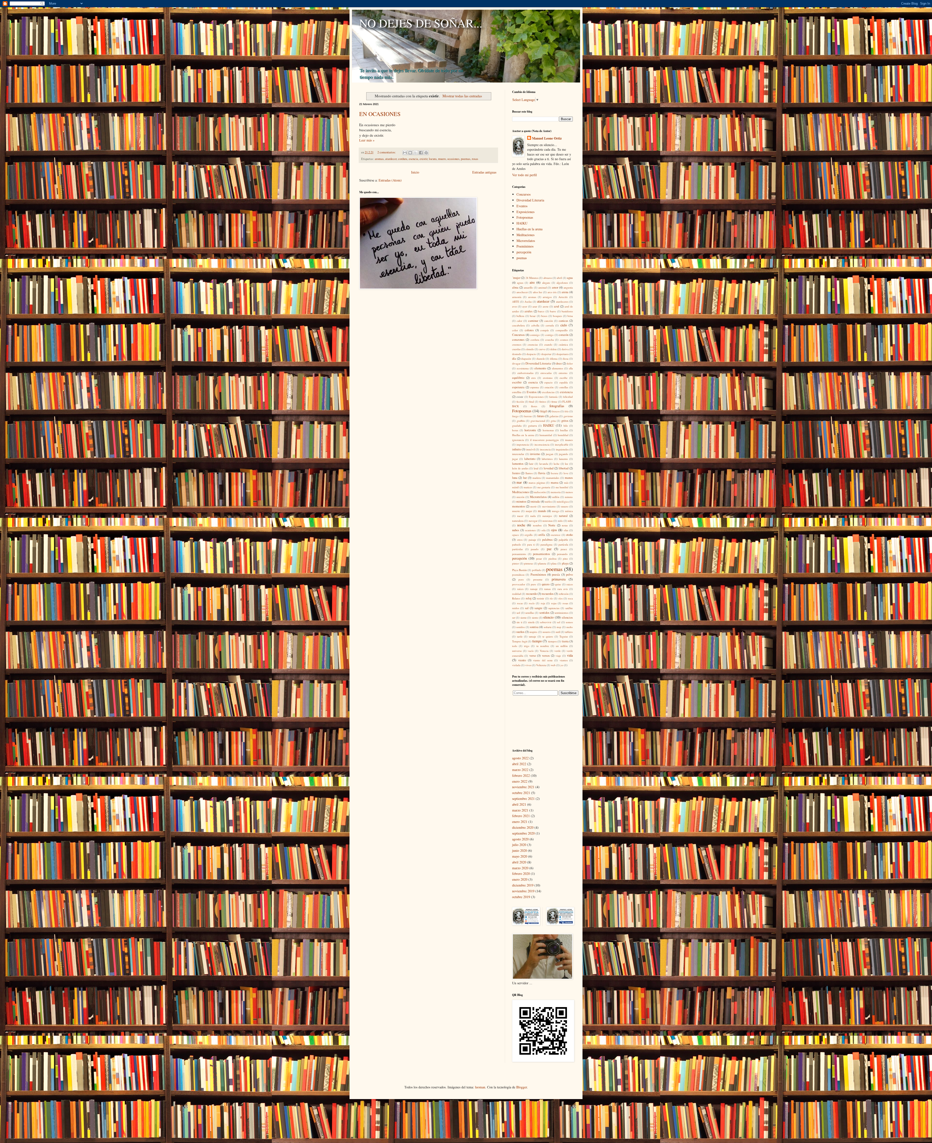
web (553, 665)
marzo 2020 (520, 868)
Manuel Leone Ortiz (547, 138)
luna (514, 478)
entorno (563, 373)
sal (527, 608)
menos (569, 492)
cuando (548, 344)
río (551, 598)
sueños (520, 632)
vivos (528, 665)
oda (543, 530)
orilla (541, 535)
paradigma (546, 544)
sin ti (519, 622)
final (531, 401)
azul (556, 306)
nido (560, 520)
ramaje (534, 589)
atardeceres (562, 301)
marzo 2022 (520, 769)
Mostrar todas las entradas (462, 95)
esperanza (518, 387)
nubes (515, 530)
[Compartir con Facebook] (420, 152)
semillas (529, 612)
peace (564, 549)
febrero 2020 (521, 873)
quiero (545, 584)
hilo (566, 425)
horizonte (530, 430)
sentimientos (561, 612)
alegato (546, 282)
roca (570, 598)
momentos (518, 506)
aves (514, 306)
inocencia (545, 449)
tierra (565, 641)
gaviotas (568, 416)
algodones (562, 282)
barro (553, 311)
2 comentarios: (387, 152)
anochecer (522, 292)
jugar (515, 459)
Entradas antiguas (484, 172)
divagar (516, 363)
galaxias (553, 416)
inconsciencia (541, 444)
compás (544, 330)
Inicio (415, 172)
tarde (520, 636)
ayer (524, 306)
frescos (556, 411)
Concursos (523, 194)
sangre (538, 608)
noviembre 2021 (523, 787)
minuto (569, 497)
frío (567, 411)
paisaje (532, 539)
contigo (549, 335)
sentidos (544, 613)
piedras (553, 558)
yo (561, 665)
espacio (548, 382)
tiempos (552, 641)
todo (514, 646)
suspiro (533, 632)
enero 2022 (519, 781)
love (566, 473)
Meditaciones (525, 234)
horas (515, 430)
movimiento (549, 506)
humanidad (546, 435)
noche (521, 525)
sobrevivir (545, 622)
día (514, 358)
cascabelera (518, 325)
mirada (535, 501)
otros (520, 539)
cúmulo (529, 349)
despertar (546, 354)
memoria (556, 492)
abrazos (547, 278)
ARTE (515, 301)
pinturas (528, 563)
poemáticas (518, 574)
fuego (515, 416)
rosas (475, 159)
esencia (413, 159)
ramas (547, 589)
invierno (535, 454)
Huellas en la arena (529, 229)
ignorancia (518, 440)
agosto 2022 (520, 758)
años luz (537, 292)
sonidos (520, 627)
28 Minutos (531, 278)
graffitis (521, 420)
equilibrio (518, 378)
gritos (564, 421)
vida (570, 655)
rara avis (563, 589)
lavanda (543, 463)
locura (433, 159)
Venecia (544, 651)
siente (523, 617)
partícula (563, 544)
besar (533, 316)
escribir (517, 382)
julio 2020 (519, 844)
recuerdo (531, 594)
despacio (531, 354)
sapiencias (553, 608)
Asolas (528, 301)
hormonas (548, 430)
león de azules (520, 468)
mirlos (548, 501)
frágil (543, 411)
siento (535, 617)
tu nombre (542, 646)
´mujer (516, 278)
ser (513, 617)
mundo (542, 511)
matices (528, 487)
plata (554, 563)
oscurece (555, 535)
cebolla (535, 325)
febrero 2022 (521, 775)
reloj (529, 598)
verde (557, 651)
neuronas (547, 520)
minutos (521, 501)
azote (546, 306)
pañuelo (516, 544)
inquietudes (562, 449)
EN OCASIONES (379, 114)
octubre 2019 (521, 897)
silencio (548, 617)
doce (559, 363)
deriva (565, 349)
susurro (546, 632)
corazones (518, 340)
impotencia (522, 444)
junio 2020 (519, 850)
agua (570, 278)
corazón (563, 335)
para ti (531, 544)
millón (555, 497)
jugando (563, 454)
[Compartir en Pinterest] (426, 152)
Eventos (521, 206)
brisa (570, 316)
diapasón (526, 358)
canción (548, 321)
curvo (542, 349)
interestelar (518, 454)
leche (556, 463)
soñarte (548, 627)
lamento (563, 459)
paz (549, 549)
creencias (533, 344)
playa (565, 563)
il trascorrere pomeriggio (544, 440)
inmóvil (530, 449)
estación (549, 387)
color (515, 330)
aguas (520, 282)
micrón (520, 497)
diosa (565, 358)
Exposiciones (525, 211)
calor (519, 321)
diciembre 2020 (522, 827)
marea (554, 482)
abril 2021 (519, 804)
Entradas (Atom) (390, 180)
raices (569, 584)
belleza (520, 316)
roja (543, 603)
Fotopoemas (524, 217)
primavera (559, 579)
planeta (542, 563)
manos (569, 478)
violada (516, 665)
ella (571, 368)
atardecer (391, 159)
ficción (520, 401)
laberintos (547, 459)
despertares (562, 354)
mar (519, 482)
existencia (566, 392)
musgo (555, 511)
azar (535, 306)
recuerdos (548, 594)
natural (563, 516)
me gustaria (543, 487)
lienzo (516, 473)
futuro (540, 416)
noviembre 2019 (523, 891)
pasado (535, 549)
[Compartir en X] (415, 152)
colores (529, 330)
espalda (563, 382)
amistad (542, 287)
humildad (563, 435)
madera (537, 478)
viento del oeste (543, 660)
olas (566, 530)
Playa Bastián (519, 570)
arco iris (552, 292)
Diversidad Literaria (530, 200)
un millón (562, 646)
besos (544, 316)
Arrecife (563, 297)
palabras (547, 540)
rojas (554, 603)
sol (558, 622)
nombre (537, 525)
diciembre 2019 (522, 885)
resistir (540, 598)
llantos (529, 473)
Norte (551, 525)
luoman (480, 1087)
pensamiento (519, 554)
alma (515, 287)
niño (570, 520)
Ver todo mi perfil (524, 175)
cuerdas (516, 349)
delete (553, 349)
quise (558, 584)
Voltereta (541, 665)
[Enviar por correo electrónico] (404, 152)
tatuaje (532, 636)
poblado (536, 570)
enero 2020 (519, 879)
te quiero (547, 636)
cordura (402, 159)
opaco (515, 535)
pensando (562, 554)
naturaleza (518, 520)
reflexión (564, 594)
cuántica (563, 344)
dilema (554, 358)
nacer (520, 516)
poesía (556, 574)
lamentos (518, 464)
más (566, 482)
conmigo (535, 335)
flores (534, 406)
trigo (526, 646)
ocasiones (453, 159)
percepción (523, 252)
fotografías (556, 406)
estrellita (516, 392)
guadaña (517, 425)
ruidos (515, 608)
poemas (465, 159)
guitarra (532, 425)
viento (522, 660)
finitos (542, 401)
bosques (557, 316)
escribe (563, 378)
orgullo (528, 535)
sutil (558, 632)
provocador (518, 584)
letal (536, 468)
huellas (564, 430)
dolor (570, 363)
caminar (533, 321)
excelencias (548, 392)
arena (565, 292)
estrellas (563, 387)
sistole (531, 622)
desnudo (517, 354)
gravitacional (538, 420)
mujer (529, 511)
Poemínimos (524, 246)
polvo (569, 574)
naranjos (547, 516)
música (569, 511)
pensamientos (541, 554)
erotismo (548, 378)
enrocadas (546, 373)
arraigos (547, 297)
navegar (533, 520)
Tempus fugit (519, 641)
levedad (548, 468)
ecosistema (523, 368)
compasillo (562, 330)
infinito (516, 449)
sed (518, 612)
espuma (534, 387)
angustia (568, 287)
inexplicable (561, 444)
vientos (564, 660)
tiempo (537, 641)
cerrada (550, 325)
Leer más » (366, 140)
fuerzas (528, 416)
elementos (557, 368)
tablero (569, 632)
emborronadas (525, 373)
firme (554, 401)
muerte (516, 511)
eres (533, 378)
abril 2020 (519, 862)
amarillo (528, 287)
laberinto (529, 459)
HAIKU (521, 223)
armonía (516, 297)
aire (532, 282)
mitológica (563, 501)
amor (555, 287)
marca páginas (537, 482)
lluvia (541, 473)
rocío (532, 603)
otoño (569, 535)
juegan (549, 454)
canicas (563, 321)
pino (565, 558)
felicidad (568, 396)
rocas (520, 603)
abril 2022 (519, 764)
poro (521, 579)
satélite (569, 608)
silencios (567, 617)
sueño (569, 627)
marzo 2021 (520, 810)
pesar (539, 558)
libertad (563, 468)
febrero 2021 (521, 815)
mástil (515, 487)
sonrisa (534, 627)
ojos (554, 530)
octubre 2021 (521, 792)
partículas (517, 549)
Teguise (563, 636)
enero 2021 (519, 821)
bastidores (567, 311)
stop (559, 627)
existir (423, 159)
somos (569, 622)
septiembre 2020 (523, 833)
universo (517, 651)
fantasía (553, 396)
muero (442, 159)
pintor (515, 563)
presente (537, 579)
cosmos (564, 339)
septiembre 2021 (523, 798)
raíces (520, 589)
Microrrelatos (525, 240)
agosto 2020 (520, 839)
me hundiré (562, 487)
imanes (569, 440)
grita (553, 420)
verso (532, 656)
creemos (516, 344)
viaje (558, 655)
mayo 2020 (519, 856)
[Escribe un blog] (410, 152)
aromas (379, 159)
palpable (563, 539)
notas (565, 525)
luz (525, 478)
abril (559, 278)
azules (528, 311)
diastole (540, 358)
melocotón (540, 492)
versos (546, 656)
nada (533, 516)
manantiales (552, 478)
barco (541, 311)
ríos (560, 598)
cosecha (549, 339)
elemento (540, 368)
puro (533, 584)
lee (566, 463)
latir (531, 463)
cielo (563, 325)
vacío (531, 651)
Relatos (516, 598)
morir (533, 506)
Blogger (521, 1087)
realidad (516, 594)
